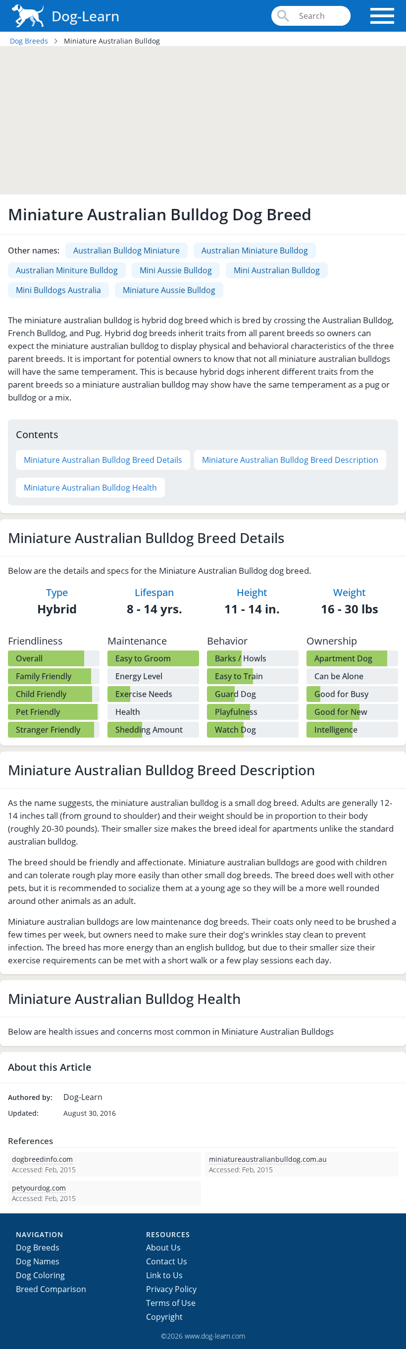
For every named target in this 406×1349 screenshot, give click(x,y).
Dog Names (37, 1261)
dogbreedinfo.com (42, 1159)
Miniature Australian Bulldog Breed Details (103, 459)
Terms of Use (171, 1303)
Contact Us (166, 1261)
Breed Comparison (51, 1289)
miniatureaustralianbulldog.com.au (268, 1159)
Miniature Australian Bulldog (112, 41)
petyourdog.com (39, 1188)
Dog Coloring (40, 1275)
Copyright (164, 1316)
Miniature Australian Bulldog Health (90, 487)
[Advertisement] (203, 120)
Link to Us (164, 1275)
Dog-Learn (85, 15)
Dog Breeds (29, 41)
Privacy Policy (171, 1289)
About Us (163, 1247)
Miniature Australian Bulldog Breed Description (290, 459)
